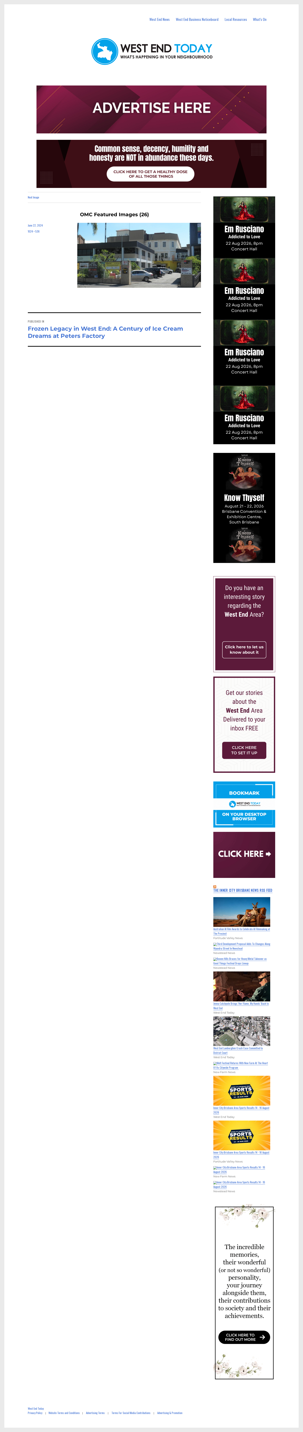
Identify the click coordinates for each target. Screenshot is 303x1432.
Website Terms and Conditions (64, 1413)
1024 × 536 (34, 231)
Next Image (33, 197)
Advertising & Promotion (169, 1413)
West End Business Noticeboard (197, 19)
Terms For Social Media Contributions (131, 1413)
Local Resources (236, 19)
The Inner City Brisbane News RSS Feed (242, 890)
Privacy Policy (35, 1413)
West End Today (36, 1408)
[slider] (248, 559)
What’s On (260, 19)
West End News (159, 19)
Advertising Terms (95, 1413)
